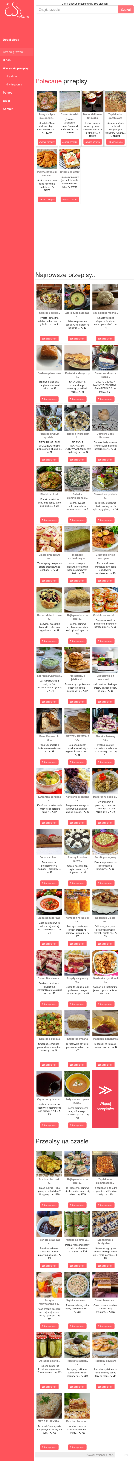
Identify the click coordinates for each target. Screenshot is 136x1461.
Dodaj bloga (11, 40)
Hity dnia (10, 76)
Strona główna (13, 52)
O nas (7, 60)
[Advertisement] (84, 42)
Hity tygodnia (12, 84)
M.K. (111, 1455)
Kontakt (8, 109)
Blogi (6, 101)
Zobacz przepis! (47, 141)
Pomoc (7, 92)
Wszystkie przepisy (16, 68)
